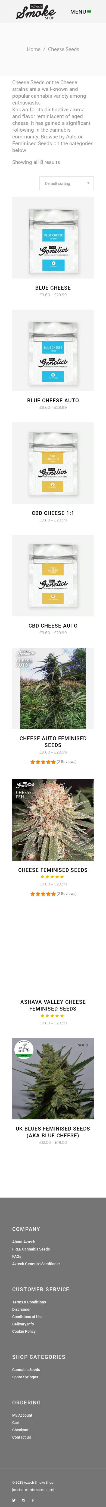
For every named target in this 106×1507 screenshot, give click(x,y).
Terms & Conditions (29, 1302)
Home (33, 49)
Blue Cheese (53, 288)
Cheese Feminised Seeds (53, 870)
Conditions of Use (27, 1317)
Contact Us (21, 1437)
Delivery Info (23, 1324)
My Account (22, 1415)
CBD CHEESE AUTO (53, 626)
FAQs (16, 1256)
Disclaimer (21, 1309)
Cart (16, 1422)
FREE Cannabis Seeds (31, 1249)
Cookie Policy (24, 1331)
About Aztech (23, 1242)
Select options (36, 295)
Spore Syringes (25, 1377)
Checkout (20, 1430)
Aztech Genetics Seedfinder (36, 1264)
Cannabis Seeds (26, 1369)
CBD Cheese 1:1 (53, 513)
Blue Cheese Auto (53, 400)
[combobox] (66, 183)
